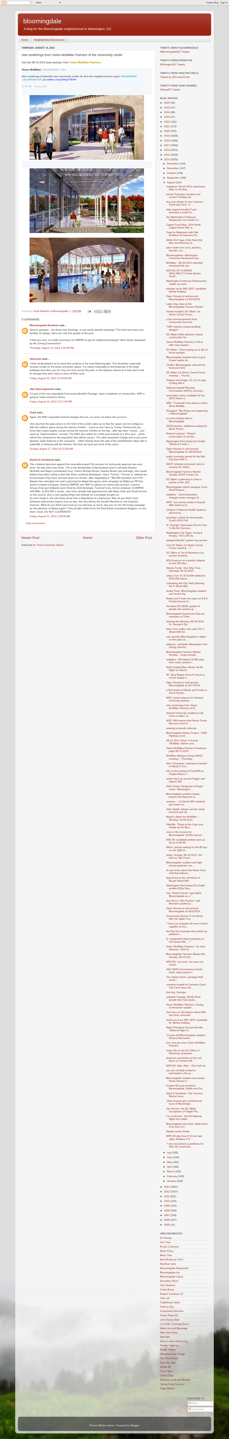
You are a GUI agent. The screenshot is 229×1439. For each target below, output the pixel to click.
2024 (167, 112)
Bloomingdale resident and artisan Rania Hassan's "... (185, 1079)
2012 (167, 1191)
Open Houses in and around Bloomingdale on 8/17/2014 (183, 684)
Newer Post (30, 538)
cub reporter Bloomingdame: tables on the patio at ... (186, 638)
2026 (167, 102)
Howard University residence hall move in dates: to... (184, 714)
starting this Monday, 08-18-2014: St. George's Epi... (185, 623)
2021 (167, 126)
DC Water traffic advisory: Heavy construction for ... (184, 336)
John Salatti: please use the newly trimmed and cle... (185, 810)
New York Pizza (169, 1332)
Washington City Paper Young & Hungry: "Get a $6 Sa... (184, 534)
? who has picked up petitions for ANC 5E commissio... (184, 1145)
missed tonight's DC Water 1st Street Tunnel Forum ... (183, 313)
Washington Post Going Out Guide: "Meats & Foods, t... (186, 443)
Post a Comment (35, 523)
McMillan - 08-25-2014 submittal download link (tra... (184, 264)
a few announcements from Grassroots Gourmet (181, 320)
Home (24, 39)
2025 (167, 107)
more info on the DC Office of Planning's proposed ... (182, 1052)
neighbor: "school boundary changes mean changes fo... (183, 496)
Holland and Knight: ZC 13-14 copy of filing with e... (186, 381)
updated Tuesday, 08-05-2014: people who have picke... (183, 998)
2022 (167, 121)
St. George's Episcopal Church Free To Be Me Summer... (186, 526)
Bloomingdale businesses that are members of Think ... (185, 615)
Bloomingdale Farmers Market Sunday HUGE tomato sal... (183, 473)
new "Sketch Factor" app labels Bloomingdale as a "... (183, 894)
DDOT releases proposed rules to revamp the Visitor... (185, 465)
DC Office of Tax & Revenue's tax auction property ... (185, 554)
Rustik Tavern (168, 1349)
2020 (167, 131)
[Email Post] (89, 311)
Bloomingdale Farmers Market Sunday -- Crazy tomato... (183, 653)
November (173, 168)
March (171, 1171)
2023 (167, 117)
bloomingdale (42, 21)
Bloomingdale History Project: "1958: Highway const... (187, 734)
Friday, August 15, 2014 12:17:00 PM (51, 401)
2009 (167, 1205)
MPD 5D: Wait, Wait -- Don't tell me (186, 1065)
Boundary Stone (169, 1281)
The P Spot (166, 1371)
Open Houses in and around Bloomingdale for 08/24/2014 (184, 450)
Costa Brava (167, 1289)
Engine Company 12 (171, 1294)
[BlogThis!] (99, 311)
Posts (194, 1403)
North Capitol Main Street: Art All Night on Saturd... (184, 668)
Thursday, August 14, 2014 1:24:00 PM (52, 348)
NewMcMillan (129, 76)
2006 (167, 1220)
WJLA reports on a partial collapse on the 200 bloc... (185, 562)
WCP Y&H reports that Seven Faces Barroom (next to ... (186, 722)
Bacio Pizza (166, 1251)
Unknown (35, 359)
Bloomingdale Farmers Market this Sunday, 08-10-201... (185, 955)
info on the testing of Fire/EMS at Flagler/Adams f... (184, 772)
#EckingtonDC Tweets (172, 64)
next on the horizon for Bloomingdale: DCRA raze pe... (185, 833)
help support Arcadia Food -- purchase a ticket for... (182, 211)
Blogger (134, 1425)
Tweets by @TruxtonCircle (175, 77)
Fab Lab (165, 1298)
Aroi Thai (165, 1242)
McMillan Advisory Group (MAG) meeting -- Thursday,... (184, 757)
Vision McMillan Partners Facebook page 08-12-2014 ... (186, 749)
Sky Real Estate (169, 1358)
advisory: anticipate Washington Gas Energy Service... (186, 646)
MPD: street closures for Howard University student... (184, 699)
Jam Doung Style (169, 1319)
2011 (167, 1196)
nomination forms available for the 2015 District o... (185, 397)
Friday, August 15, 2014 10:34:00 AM (51, 378)
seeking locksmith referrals (181, 728)
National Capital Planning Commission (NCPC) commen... (185, 389)
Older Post (144, 538)
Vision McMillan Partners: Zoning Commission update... (184, 1006)
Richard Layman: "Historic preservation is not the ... (181, 435)
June (170, 1157)
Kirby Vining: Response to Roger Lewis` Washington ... (184, 787)
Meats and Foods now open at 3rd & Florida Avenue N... (187, 600)
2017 (167, 145)
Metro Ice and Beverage (173, 1328)
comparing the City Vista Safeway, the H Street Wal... (185, 584)
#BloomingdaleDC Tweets (174, 51)
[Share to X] (102, 311)
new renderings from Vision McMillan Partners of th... (181, 707)
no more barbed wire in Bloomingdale (179, 420)
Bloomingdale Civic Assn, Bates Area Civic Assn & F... (187, 1125)
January (172, 1181)
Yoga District (167, 1388)
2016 (167, 150)
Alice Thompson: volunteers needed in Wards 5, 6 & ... (186, 765)
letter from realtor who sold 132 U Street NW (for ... (185, 630)
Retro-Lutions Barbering (173, 1341)
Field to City (167, 1306)
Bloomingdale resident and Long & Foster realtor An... (185, 359)
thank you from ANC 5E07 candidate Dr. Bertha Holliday (186, 1021)
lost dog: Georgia (176, 992)
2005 (167, 1224)
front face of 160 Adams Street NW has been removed (186, 1013)
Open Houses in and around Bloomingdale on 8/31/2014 (183, 297)
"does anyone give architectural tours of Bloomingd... (184, 1102)
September (173, 177)
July (169, 1152)
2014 (167, 159)
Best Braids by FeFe (171, 1259)
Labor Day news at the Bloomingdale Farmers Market (184, 305)
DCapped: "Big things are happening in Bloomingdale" (187, 412)
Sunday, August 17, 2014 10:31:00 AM (51, 448)
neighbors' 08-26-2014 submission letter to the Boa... (185, 188)
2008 (167, 1210)
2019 (167, 135)
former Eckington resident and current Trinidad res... (183, 196)
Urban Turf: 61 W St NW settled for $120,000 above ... (186, 577)
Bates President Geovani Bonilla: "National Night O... (184, 1029)
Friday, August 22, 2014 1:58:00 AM (50, 516)
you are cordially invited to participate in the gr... (181, 1072)
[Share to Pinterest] (109, 311)
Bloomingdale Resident (44, 325)
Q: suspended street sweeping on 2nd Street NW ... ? (185, 940)
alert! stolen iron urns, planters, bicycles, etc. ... (183, 249)
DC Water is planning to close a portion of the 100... (184, 481)
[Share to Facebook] (106, 311)
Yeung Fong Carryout (172, 1384)
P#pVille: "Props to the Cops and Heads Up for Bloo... (184, 826)
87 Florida (166, 1238)
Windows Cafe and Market (175, 1380)
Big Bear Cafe (168, 1264)
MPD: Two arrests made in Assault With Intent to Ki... (185, 504)
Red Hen (165, 1337)
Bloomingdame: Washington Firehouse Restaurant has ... (183, 257)
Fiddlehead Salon (170, 1302)
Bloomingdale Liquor (171, 1276)
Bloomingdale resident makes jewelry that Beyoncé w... (183, 795)
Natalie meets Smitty (177, 1131)
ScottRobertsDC (32, 79)
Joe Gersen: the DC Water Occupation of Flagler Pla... (183, 1110)
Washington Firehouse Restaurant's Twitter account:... (186, 282)
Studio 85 (165, 1367)
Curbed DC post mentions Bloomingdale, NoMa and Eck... (185, 1087)
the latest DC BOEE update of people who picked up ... (183, 607)
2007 (167, 1215)
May (169, 1162)
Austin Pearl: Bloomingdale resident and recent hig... (186, 592)
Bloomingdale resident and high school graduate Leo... (184, 864)
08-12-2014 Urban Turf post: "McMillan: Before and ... (182, 742)
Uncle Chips (167, 1375)
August (171, 182)
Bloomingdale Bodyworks (174, 1268)
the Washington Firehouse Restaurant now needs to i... (183, 218)
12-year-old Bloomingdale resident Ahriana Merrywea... (185, 1036)
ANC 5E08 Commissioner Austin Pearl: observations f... (184, 971)
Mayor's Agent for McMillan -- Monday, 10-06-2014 (182, 818)
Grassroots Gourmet (171, 1311)
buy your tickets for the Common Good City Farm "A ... (184, 203)
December (173, 163)
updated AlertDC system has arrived (186, 540)
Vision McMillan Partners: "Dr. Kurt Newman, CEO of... (185, 948)
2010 (167, 1201)
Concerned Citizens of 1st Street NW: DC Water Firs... (184, 917)
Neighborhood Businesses (49, 39)
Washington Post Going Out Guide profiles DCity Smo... (185, 887)
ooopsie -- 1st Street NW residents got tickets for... (185, 803)
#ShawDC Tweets (170, 89)
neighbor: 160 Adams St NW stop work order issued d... (185, 661)
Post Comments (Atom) (50, 545)
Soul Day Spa (168, 1362)
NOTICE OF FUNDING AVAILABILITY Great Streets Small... (183, 273)
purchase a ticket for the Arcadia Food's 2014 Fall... (184, 519)
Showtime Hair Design (172, 1354)
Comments (197, 1409)
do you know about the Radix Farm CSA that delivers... (186, 871)
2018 (167, 140)
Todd (33, 412)
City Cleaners (167, 1285)
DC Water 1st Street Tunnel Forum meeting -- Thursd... (185, 374)
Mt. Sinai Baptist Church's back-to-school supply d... (185, 676)
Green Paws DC (169, 1315)
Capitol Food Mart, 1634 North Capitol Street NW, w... (183, 226)
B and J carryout (169, 1246)
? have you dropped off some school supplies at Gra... (187, 925)
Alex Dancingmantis (42, 389)
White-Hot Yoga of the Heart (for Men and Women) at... (184, 241)
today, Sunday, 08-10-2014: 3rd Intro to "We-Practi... (184, 856)
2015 (167, 154)
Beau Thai (166, 1255)
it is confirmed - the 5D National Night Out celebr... (184, 1117)
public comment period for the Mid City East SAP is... (185, 458)
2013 (167, 1187)
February (172, 1176)
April (170, 1166)
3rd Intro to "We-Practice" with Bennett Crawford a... (183, 902)
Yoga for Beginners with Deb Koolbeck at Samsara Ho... (182, 234)
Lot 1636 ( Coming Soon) (174, 1324)
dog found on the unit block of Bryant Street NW (183, 879)
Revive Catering (169, 1345)
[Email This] (96, 311)
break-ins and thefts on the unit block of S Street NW (183, 1059)
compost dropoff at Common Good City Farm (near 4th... (186, 986)
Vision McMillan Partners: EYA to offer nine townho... (184, 343)
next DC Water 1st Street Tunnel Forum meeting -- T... (184, 546)
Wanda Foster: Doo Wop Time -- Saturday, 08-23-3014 (184, 569)
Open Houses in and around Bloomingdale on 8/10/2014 (183, 910)
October (172, 173)
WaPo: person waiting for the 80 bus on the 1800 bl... (186, 849)
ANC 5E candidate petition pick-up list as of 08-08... (185, 841)
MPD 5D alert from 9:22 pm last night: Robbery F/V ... (184, 1137)
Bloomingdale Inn (170, 1272)
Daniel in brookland (42, 459)
